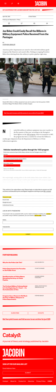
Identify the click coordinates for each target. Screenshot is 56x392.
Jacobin (19, 10)
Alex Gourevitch (39, 262)
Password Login (7, 197)
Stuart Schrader (39, 268)
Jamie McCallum (39, 287)
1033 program (31, 134)
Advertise (31, 381)
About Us (13, 381)
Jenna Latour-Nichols (41, 286)
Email (4, 220)
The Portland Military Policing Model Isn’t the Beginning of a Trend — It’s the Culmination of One (15, 288)
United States (32, 16)
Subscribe (15, 313)
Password (6, 227)
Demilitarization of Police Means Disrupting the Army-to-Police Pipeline (14, 278)
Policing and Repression (9, 19)
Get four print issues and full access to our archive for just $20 (24, 113)
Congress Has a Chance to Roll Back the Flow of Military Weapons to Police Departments (15, 297)
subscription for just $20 (31, 10)
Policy (18, 19)
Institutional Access (8, 205)
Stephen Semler (9, 44)
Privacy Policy (40, 381)
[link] (18, 3)
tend (49, 180)
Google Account (7, 202)
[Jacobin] (40, 3)
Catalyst (5, 381)
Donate (41, 313)
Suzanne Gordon (39, 276)
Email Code (6, 199)
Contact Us (22, 381)
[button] (5, 3)
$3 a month (47, 191)
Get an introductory (10, 10)
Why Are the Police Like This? (12, 262)
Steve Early (38, 277)
